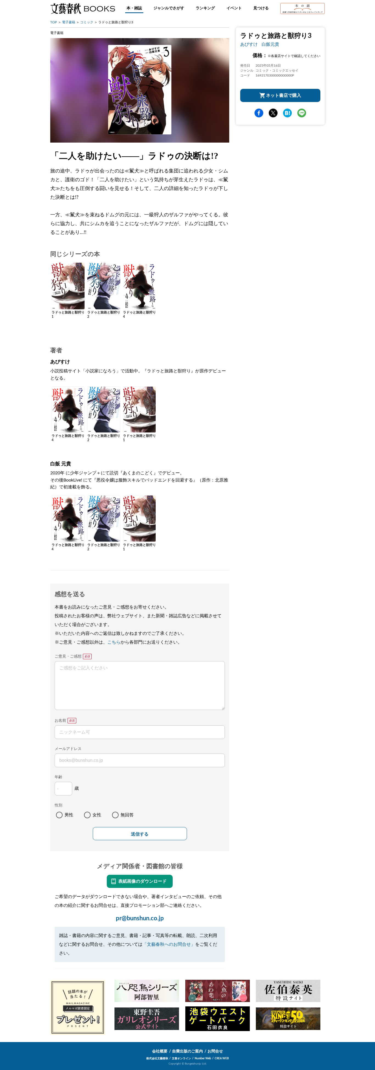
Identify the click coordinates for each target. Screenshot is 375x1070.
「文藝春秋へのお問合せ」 (168, 944)
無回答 (127, 815)
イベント (234, 8)
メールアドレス (68, 749)
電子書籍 (68, 22)
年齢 (58, 777)
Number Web (203, 1058)
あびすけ (249, 44)
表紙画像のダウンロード (142, 881)
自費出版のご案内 (187, 1051)
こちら (114, 642)
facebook (258, 113)
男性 (69, 815)
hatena (287, 113)
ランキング (205, 8)
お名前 (60, 721)
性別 (58, 805)
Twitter (273, 113)
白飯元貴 (270, 44)
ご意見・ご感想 (68, 656)
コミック (86, 22)
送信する (140, 834)
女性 (97, 815)
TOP (53, 22)
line (301, 113)
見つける (261, 8)
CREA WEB (222, 1058)
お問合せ (215, 1051)
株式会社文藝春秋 (157, 1058)
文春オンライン (181, 1058)
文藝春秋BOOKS (82, 8)
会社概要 (159, 1051)
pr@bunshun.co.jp (140, 918)
